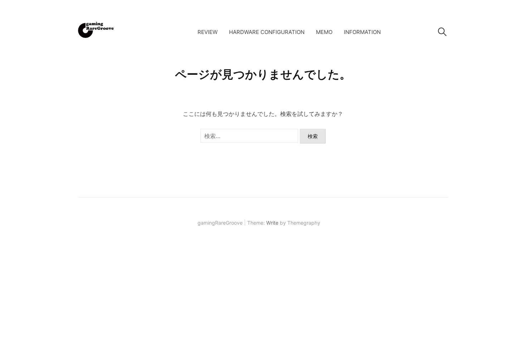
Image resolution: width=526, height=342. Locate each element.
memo (324, 32)
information (362, 32)
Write (272, 223)
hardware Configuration (267, 32)
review (208, 32)
